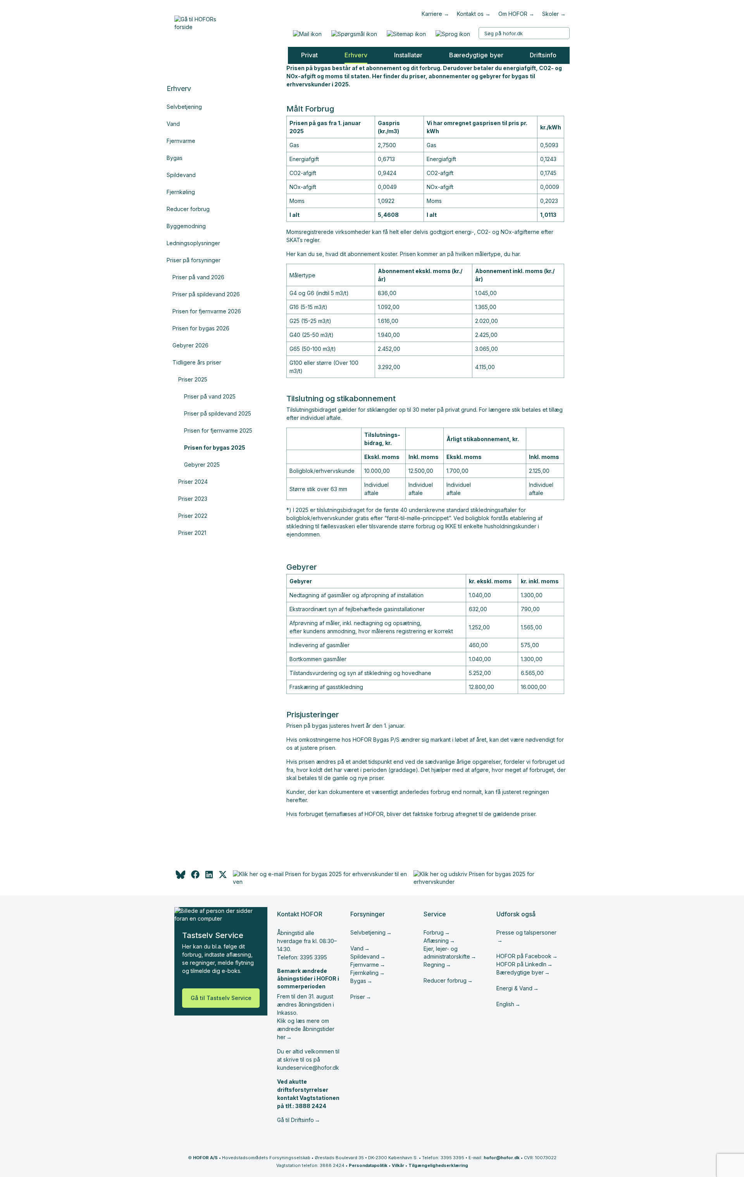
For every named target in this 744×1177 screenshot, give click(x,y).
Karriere (432, 13)
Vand (173, 123)
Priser (357, 996)
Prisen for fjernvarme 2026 (206, 311)
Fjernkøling (181, 192)
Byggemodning (186, 226)
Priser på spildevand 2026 (206, 294)
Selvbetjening (184, 106)
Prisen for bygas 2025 (214, 447)
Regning (434, 964)
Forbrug (434, 932)
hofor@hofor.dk (502, 1157)
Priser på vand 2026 (198, 277)
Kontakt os (470, 13)
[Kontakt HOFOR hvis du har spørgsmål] (354, 34)
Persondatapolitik (368, 1165)
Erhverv (179, 88)
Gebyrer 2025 (202, 464)
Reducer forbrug (188, 209)
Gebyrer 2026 (190, 345)
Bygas (175, 158)
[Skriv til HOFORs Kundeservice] (307, 34)
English (505, 1004)
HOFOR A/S (205, 1157)
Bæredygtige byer (520, 972)
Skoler (550, 13)
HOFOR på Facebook (523, 956)
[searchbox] (524, 33)
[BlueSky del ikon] (179, 876)
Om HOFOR (512, 13)
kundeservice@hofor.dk (308, 1067)
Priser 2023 (192, 498)
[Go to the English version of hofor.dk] (453, 34)
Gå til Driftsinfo (295, 1120)
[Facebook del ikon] (195, 876)
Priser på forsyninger (193, 260)
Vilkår (398, 1165)
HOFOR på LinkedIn (521, 964)
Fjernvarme (181, 140)
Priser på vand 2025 (210, 396)
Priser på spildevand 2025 (217, 413)
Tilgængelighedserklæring (438, 1165)
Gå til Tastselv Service (221, 998)
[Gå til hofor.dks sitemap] (406, 34)
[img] (223, 876)
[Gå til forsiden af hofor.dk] (198, 21)
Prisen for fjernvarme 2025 (218, 430)
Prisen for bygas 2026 (200, 328)
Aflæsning (436, 940)
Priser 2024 (193, 481)
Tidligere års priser (196, 362)
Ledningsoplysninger (193, 243)
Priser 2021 (192, 532)
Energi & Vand (514, 988)
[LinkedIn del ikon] (209, 876)
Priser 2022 (192, 515)
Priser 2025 (192, 379)
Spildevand (181, 175)
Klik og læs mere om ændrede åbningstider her (305, 1028)
